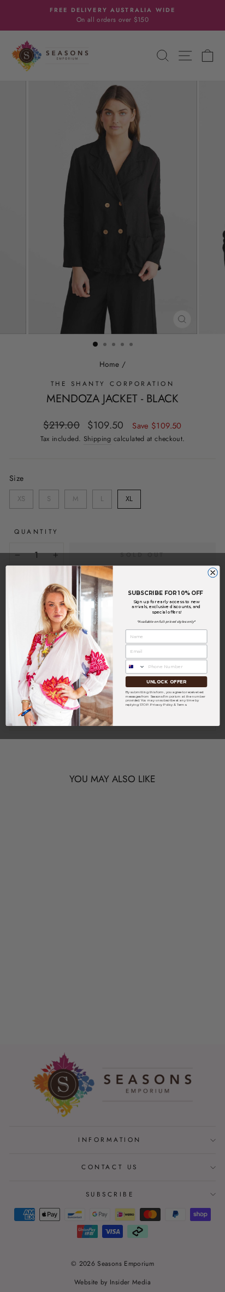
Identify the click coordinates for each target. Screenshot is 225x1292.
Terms (181, 704)
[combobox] (135, 666)
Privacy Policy (161, 704)
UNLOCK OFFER (166, 681)
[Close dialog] (212, 573)
